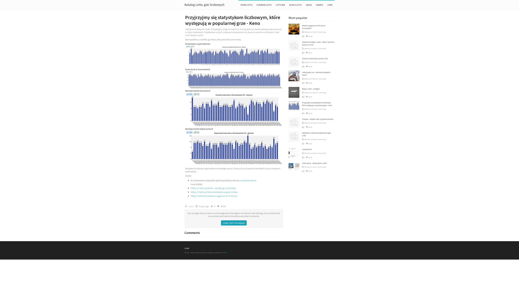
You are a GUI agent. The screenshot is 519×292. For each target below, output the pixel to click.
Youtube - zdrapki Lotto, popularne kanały (317, 119)
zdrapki (319, 5)
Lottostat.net (307, 149)
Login (329, 5)
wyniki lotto (246, 5)
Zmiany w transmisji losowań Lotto (315, 58)
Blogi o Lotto (295, 5)
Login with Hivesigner (234, 223)
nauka (309, 5)
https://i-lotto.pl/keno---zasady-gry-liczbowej (213, 188)
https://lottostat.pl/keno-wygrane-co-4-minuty (214, 196)
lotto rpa (280, 5)
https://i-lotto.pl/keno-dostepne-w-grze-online (214, 192)
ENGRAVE (224, 253)
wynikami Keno (248, 180)
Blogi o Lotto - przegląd (311, 89)
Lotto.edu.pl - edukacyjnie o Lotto (314, 163)
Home (186, 248)
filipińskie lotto (264, 5)
